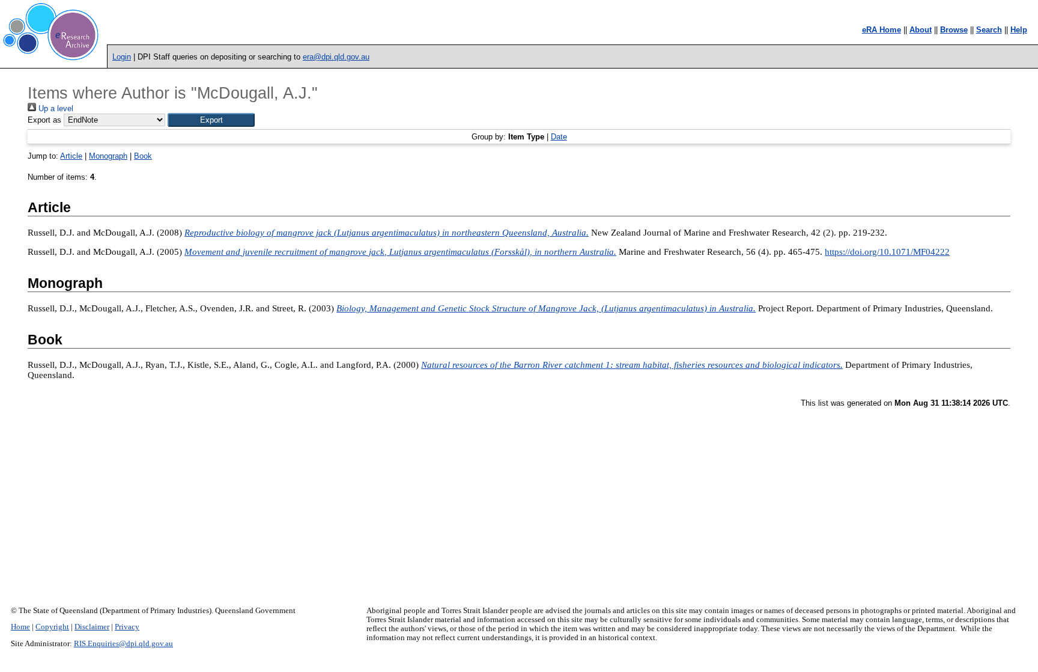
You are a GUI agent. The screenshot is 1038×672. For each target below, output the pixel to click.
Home (20, 627)
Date (559, 136)
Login (121, 56)
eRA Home (881, 29)
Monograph (108, 155)
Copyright (52, 627)
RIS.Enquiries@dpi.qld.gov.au (123, 644)
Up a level (54, 108)
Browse (954, 29)
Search (989, 29)
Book (143, 155)
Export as (44, 119)
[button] (211, 120)
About (920, 29)
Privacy (127, 627)
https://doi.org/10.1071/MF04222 (887, 252)
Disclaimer (91, 627)
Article (71, 155)
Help (1018, 29)
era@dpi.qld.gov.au (336, 56)
